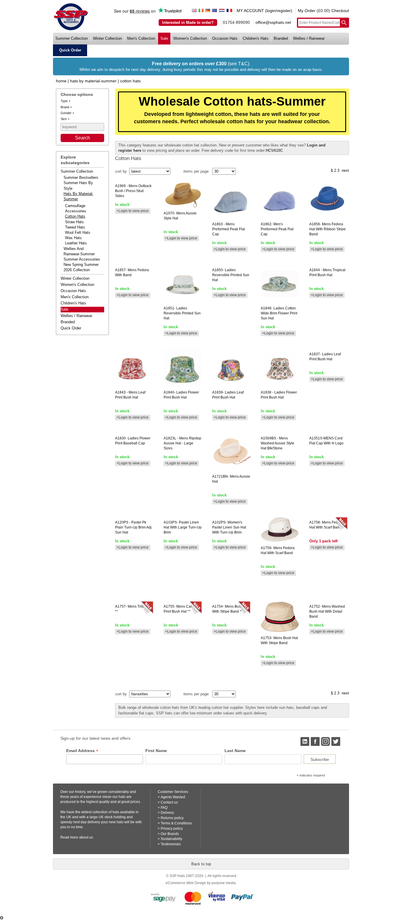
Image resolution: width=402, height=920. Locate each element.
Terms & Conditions (176, 823)
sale (164, 38)
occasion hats (224, 38)
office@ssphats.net (273, 22)
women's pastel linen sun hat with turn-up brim (229, 527)
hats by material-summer (78, 196)
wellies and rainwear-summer (79, 251)
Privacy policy (172, 828)
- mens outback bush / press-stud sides (133, 191)
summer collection (71, 38)
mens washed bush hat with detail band (327, 611)
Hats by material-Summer (93, 81)
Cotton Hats (130, 81)
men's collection (141, 38)
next (345, 170)
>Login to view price (133, 211)
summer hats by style (78, 185)
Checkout (340, 10)
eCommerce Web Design (186, 883)
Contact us (169, 802)
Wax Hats (73, 238)
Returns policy (172, 818)
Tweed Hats (75, 227)
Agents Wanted (173, 797)
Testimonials (171, 844)
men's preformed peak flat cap (277, 229)
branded (281, 38)
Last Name (235, 750)
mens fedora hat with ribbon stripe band (327, 229)
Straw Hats (74, 222)
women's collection (190, 38)
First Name (156, 750)
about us (86, 837)
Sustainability (171, 839)
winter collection (107, 38)
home (61, 81)
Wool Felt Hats (77, 232)
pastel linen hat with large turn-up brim (183, 527)
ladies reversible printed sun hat (182, 313)
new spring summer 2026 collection (81, 267)
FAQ (164, 808)
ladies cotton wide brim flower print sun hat (279, 313)
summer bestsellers (81, 177)
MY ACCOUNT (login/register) (264, 10)
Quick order (71, 328)
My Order (306, 10)
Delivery (167, 813)
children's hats (255, 38)
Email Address (82, 751)
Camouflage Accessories (75, 208)
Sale (64, 309)
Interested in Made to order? (188, 22)
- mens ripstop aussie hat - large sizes (182, 443)
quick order (70, 50)
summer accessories (82, 259)
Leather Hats (76, 243)
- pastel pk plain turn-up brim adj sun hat (133, 527)
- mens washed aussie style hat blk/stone (277, 443)
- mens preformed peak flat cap (228, 229)
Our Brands (170, 834)
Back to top (201, 864)
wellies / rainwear (309, 38)
